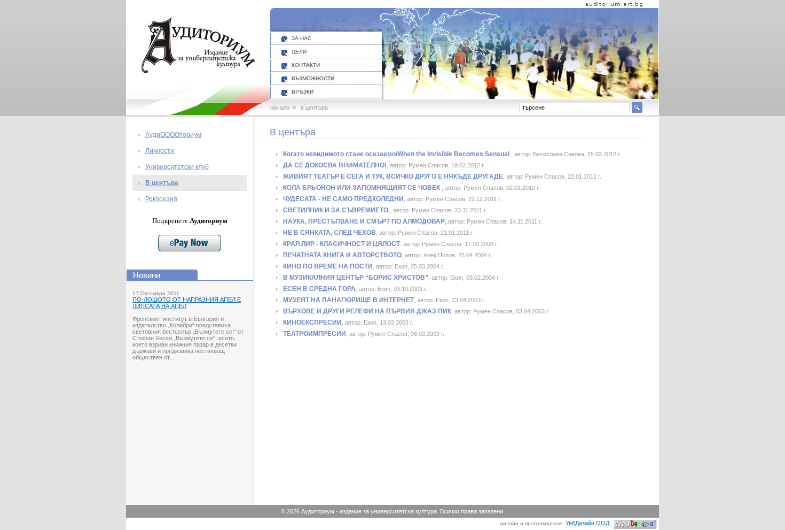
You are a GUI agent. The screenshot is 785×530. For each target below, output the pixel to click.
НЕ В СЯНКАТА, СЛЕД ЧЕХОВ (329, 232)
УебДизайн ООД (588, 523)
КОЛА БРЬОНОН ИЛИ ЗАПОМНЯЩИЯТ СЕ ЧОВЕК (362, 187)
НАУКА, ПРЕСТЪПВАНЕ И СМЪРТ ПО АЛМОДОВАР (364, 221)
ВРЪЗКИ (302, 92)
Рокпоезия (161, 199)
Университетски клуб (177, 167)
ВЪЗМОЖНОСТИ (313, 78)
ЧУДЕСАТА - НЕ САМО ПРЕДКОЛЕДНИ (343, 199)
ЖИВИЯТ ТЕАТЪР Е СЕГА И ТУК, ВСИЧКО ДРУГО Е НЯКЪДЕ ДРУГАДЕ (393, 176)
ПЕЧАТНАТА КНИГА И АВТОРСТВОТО (342, 255)
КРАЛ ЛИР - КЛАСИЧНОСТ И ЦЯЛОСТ (341, 244)
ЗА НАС (301, 38)
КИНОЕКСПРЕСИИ (312, 322)
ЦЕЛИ (299, 52)
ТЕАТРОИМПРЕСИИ (314, 333)
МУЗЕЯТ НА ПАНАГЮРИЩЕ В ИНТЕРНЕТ (348, 300)
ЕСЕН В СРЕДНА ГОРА (319, 289)
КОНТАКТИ (306, 65)
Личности (159, 151)
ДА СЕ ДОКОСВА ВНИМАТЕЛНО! (335, 165)
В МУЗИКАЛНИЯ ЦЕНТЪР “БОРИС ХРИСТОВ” (355, 277)
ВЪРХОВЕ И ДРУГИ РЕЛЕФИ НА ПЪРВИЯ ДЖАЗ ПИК (367, 311)
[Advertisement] (373, 422)
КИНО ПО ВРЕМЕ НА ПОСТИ (328, 266)
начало (279, 107)
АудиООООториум (173, 135)
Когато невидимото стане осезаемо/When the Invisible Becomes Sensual (397, 154)
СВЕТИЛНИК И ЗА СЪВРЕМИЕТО (336, 210)
